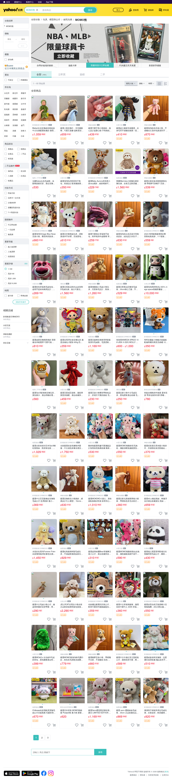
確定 (22, 45)
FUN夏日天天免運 (127, 65)
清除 (26, 263)
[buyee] (16, 67)
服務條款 (133, 775)
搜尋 (100, 752)
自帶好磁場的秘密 (45, 65)
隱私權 (142, 775)
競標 (82, 74)
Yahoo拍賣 (13, 10)
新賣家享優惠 (155, 65)
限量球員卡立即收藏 (100, 65)
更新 (166, 771)
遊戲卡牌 (72, 65)
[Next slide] (55, 108)
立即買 (61, 74)
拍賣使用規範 (153, 775)
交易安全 (165, 775)
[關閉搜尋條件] (37, 10)
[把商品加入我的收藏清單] (48, 143)
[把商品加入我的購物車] (54, 143)
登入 (118, 10)
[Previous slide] (33, 108)
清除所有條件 (21, 302)
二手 (102, 74)
